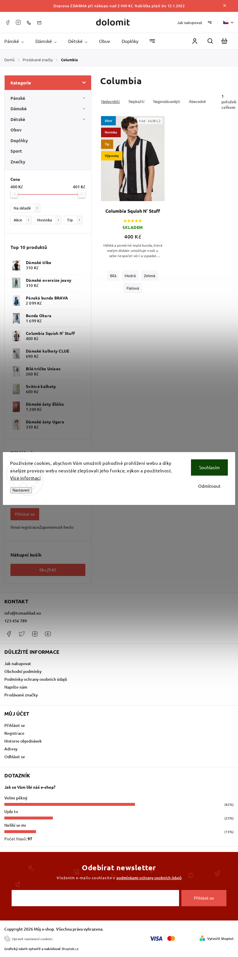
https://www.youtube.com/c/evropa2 (48, 633)
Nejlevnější (110, 102)
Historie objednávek (23, 741)
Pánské (17, 98)
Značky (17, 162)
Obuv (15, 130)
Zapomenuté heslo (56, 527)
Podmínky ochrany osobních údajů (35, 679)
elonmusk (21, 633)
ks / (47, 570)
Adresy (10, 749)
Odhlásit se (14, 756)
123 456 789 (15, 621)
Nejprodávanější (166, 102)
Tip (73, 220)
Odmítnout (209, 486)
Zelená (149, 275)
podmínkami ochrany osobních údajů (149, 877)
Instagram (18, 22)
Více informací (25, 478)
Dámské (18, 108)
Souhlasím (209, 467)
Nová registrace (24, 527)
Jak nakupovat (189, 22)
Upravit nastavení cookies (32, 938)
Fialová (133, 288)
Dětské (17, 119)
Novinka (48, 220)
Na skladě (26, 208)
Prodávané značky (21, 695)
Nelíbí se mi (15, 825)
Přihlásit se (25, 514)
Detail (133, 162)
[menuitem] (17, 41)
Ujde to (11, 811)
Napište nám (15, 687)
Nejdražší (137, 102)
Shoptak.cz (70, 948)
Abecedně (197, 102)
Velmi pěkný (15, 798)
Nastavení (21, 490)
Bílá (113, 275)
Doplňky (19, 140)
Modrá (130, 275)
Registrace (14, 733)
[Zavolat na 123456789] (30, 22)
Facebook (7, 22)
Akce (21, 220)
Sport (16, 151)
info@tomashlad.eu (22, 613)
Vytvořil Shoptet (220, 938)
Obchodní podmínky (23, 671)
